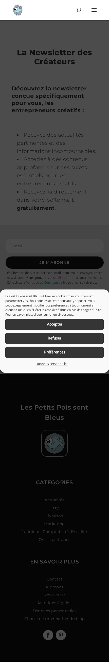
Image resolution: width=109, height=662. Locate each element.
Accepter (54, 324)
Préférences (54, 352)
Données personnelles (52, 364)
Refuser (54, 338)
